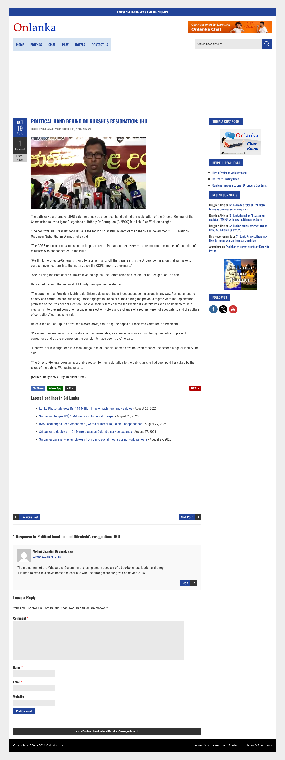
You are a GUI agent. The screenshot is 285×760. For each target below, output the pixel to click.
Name (18, 667)
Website (18, 696)
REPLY (195, 388)
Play (65, 44)
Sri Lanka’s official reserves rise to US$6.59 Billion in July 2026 (238, 227)
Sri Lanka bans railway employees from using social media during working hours (93, 439)
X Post (70, 388)
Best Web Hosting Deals (225, 179)
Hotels (80, 44)
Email (17, 681)
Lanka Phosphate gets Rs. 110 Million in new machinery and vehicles (85, 409)
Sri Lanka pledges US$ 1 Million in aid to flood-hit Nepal (76, 416)
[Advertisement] (142, 84)
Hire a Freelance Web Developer (229, 172)
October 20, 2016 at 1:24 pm (47, 556)
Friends (36, 44)
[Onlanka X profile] (223, 307)
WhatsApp (55, 388)
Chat (51, 44)
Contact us (100, 44)
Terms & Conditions (259, 745)
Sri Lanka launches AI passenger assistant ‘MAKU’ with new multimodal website (237, 217)
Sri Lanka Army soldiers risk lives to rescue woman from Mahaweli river (238, 238)
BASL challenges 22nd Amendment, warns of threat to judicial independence (90, 424)
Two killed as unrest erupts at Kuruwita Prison (239, 248)
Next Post (187, 517)
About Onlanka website (210, 745)
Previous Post (29, 517)
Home (20, 44)
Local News (20, 158)
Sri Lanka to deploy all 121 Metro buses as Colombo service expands (85, 432)
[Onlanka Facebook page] (213, 307)
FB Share (38, 388)
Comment (20, 149)
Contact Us (236, 745)
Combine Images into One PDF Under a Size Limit (239, 185)
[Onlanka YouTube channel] (233, 307)
